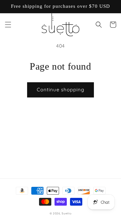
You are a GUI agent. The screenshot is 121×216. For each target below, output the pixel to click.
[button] (8, 24)
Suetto (66, 213)
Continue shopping (60, 89)
